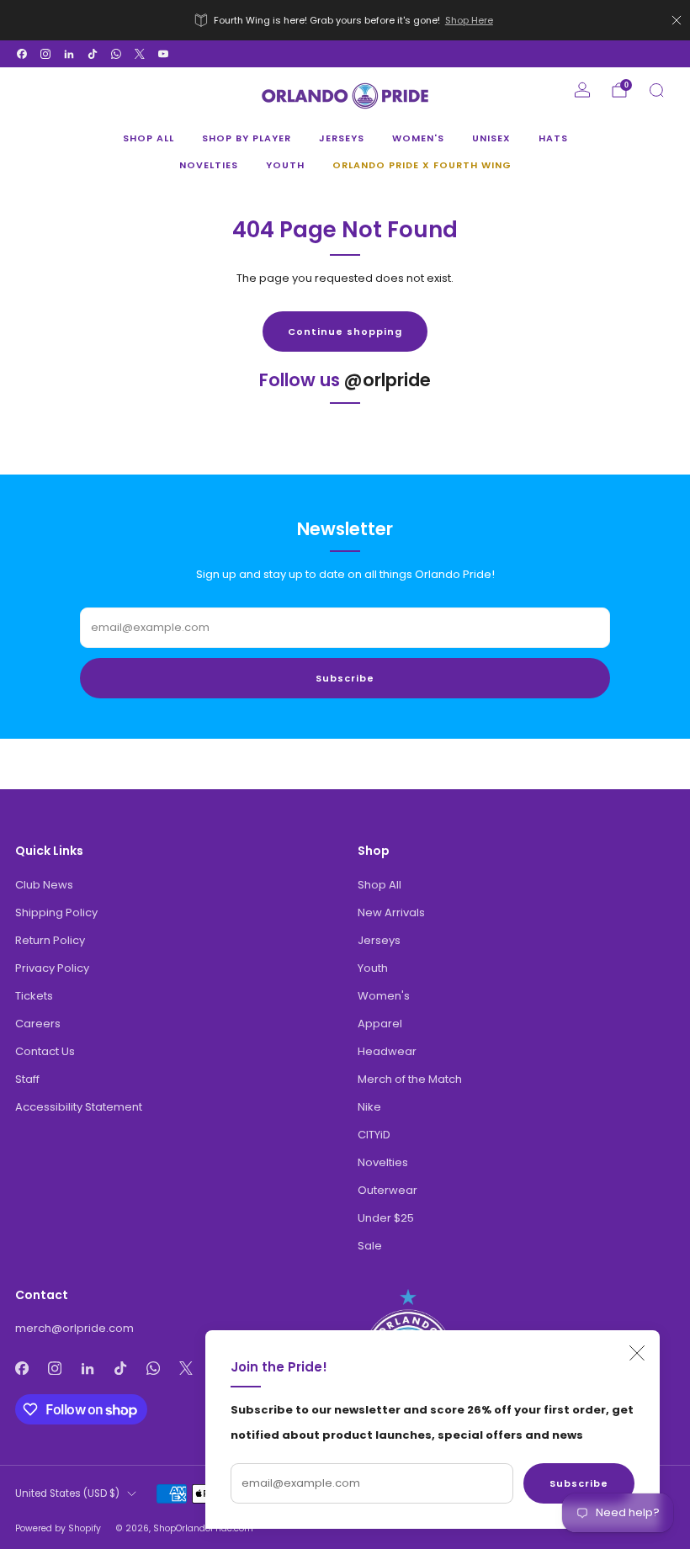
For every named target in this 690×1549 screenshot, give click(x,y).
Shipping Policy (56, 912)
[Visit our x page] (139, 54)
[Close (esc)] (637, 1353)
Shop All (148, 138)
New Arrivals (391, 912)
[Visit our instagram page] (45, 54)
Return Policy (50, 940)
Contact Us (45, 1051)
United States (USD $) (67, 1493)
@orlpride (387, 380)
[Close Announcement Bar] (676, 20)
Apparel (380, 1024)
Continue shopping (345, 331)
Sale (370, 1246)
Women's (418, 138)
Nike (369, 1107)
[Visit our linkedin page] (69, 54)
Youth (285, 165)
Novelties (208, 165)
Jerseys (341, 138)
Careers (38, 1024)
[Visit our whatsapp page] (116, 54)
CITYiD (374, 1135)
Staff (27, 1079)
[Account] (582, 90)
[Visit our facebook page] (22, 54)
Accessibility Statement (78, 1107)
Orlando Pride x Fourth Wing (422, 165)
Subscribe (578, 1483)
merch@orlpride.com (74, 1328)
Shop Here (469, 20)
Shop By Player (246, 138)
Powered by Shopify (58, 1528)
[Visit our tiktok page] (92, 54)
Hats (553, 138)
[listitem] (345, 20)
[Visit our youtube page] (163, 54)
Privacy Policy (52, 968)
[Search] (656, 90)
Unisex (491, 138)
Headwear (387, 1051)
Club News (44, 885)
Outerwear (387, 1190)
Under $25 (386, 1218)
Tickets (34, 996)
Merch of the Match (410, 1079)
